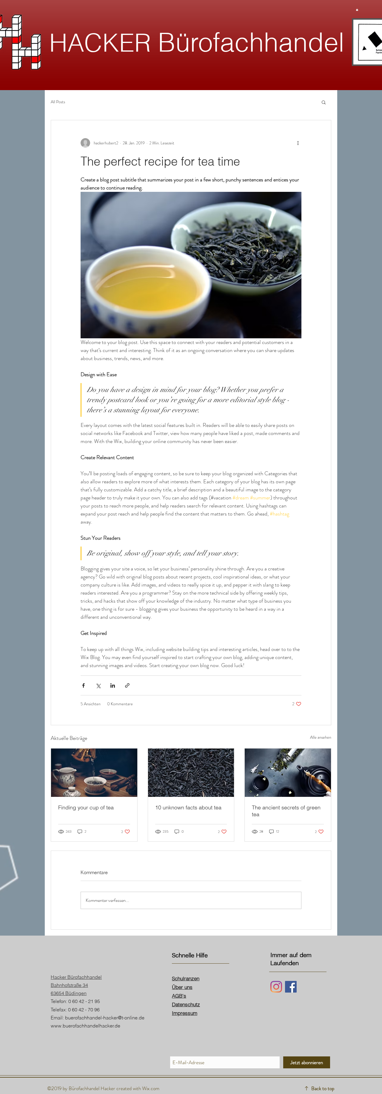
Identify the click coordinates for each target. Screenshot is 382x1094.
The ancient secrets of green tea (286, 811)
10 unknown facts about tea (188, 807)
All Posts (58, 102)
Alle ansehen (320, 737)
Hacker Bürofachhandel (76, 977)
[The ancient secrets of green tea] (288, 773)
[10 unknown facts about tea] (191, 773)
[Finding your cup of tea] (94, 773)
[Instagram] (276, 987)
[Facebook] (291, 987)
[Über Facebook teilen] (83, 685)
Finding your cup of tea (86, 807)
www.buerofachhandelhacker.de (85, 1026)
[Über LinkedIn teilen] (112, 685)
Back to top (322, 1088)
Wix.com (150, 1088)
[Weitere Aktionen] (297, 142)
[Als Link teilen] (127, 685)
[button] (357, 9)
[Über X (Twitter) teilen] (98, 685)
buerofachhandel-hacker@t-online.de (104, 1018)
